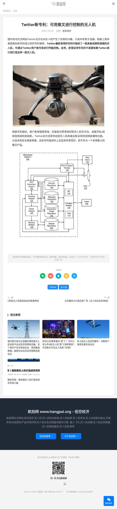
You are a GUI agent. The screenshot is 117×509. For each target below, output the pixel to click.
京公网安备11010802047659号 (80, 492)
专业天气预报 (73, 457)
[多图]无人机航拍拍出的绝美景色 (23, 300)
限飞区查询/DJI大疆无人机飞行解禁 (52, 457)
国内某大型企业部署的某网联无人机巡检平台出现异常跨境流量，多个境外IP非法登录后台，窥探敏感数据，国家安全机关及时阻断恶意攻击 (24, 347)
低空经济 (6, 11)
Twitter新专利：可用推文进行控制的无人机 (58, 24)
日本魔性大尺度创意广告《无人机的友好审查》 (87, 300)
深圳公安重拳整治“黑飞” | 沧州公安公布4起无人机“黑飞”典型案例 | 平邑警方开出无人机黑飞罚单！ (58, 344)
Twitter (52, 287)
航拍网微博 (46, 436)
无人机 (64, 287)
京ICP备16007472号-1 (53, 492)
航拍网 (58, 4)
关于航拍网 (71, 436)
